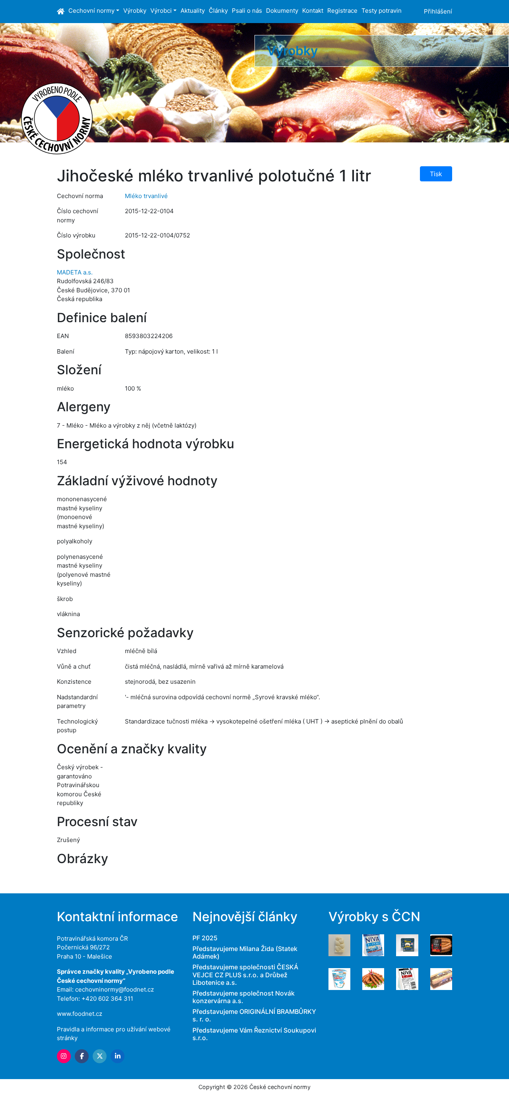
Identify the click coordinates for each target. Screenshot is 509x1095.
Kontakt (312, 10)
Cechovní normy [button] (91, 10)
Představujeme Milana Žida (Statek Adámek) (244, 952)
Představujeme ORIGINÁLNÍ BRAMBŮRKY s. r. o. (254, 1015)
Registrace (342, 10)
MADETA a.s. (75, 272)
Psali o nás (247, 10)
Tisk (436, 174)
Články (218, 10)
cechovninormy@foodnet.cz (114, 989)
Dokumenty (282, 10)
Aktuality (193, 10)
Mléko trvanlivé (146, 196)
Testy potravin (381, 10)
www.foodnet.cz (79, 1013)
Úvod (61, 11)
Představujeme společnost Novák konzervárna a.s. (243, 997)
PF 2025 (205, 938)
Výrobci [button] (161, 10)
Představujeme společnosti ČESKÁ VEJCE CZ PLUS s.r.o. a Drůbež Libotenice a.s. (245, 974)
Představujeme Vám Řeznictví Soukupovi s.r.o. (254, 1034)
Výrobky (134, 10)
